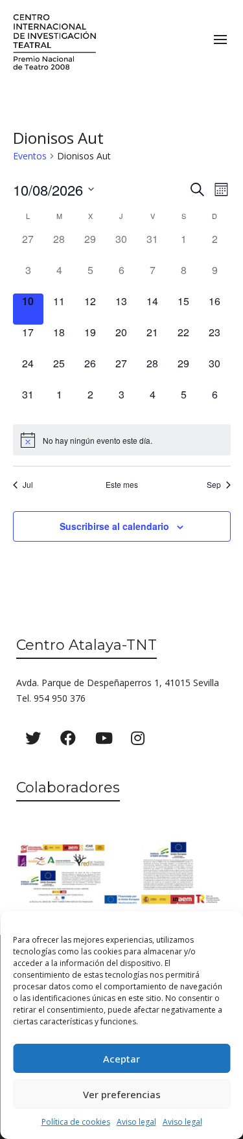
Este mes (122, 484)
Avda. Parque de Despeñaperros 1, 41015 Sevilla (117, 682)
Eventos (30, 156)
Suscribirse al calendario (114, 526)
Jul (28, 484)
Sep (214, 484)
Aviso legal (136, 1121)
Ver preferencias (122, 1094)
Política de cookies (75, 1121)
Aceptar (121, 1058)
